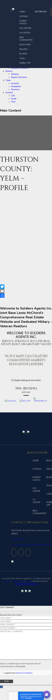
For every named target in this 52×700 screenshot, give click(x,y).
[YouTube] (21, 552)
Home (22, 11)
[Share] (26, 295)
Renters (15, 74)
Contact (9, 92)
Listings (23, 16)
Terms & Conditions (24, 673)
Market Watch (23, 22)
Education (25, 44)
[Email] (26, 291)
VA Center (24, 32)
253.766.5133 (41, 11)
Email (13, 98)
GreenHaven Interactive (26, 583)
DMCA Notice (18, 581)
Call (13, 95)
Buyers (9, 71)
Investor (15, 83)
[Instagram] (14, 552)
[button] (47, 695)
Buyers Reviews (19, 77)
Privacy (28, 581)
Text (13, 101)
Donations (16, 86)
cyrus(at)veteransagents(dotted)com (31, 544)
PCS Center (25, 28)
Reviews (15, 89)
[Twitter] (26, 286)
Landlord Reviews (20, 68)
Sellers (23, 49)
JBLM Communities (26, 38)
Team (8, 80)
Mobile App (24, 63)
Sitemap (7, 581)
